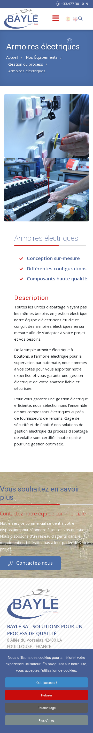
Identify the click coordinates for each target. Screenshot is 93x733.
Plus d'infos (46, 720)
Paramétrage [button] (46, 707)
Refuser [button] (46, 695)
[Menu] (47, 19)
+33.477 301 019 (74, 3)
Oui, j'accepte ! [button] (46, 682)
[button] (69, 42)
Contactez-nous (34, 562)
